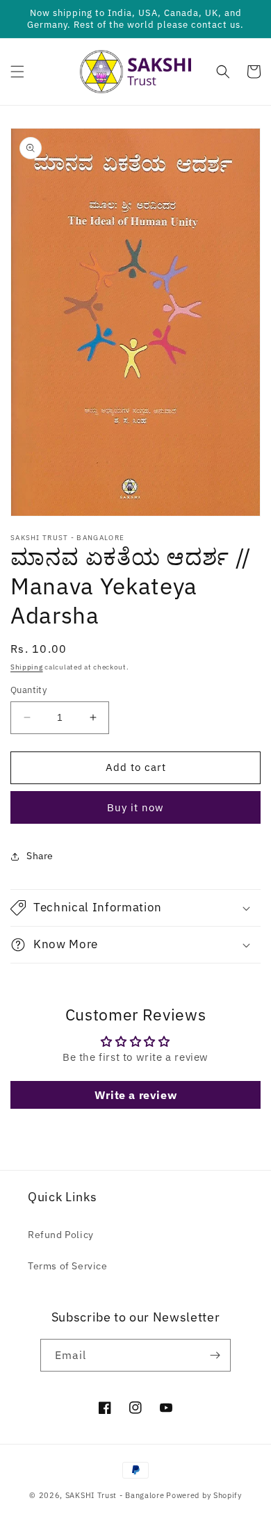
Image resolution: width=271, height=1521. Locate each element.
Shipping (26, 667)
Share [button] (40, 855)
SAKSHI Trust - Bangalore (115, 1495)
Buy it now (135, 807)
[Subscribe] (214, 1355)
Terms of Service (68, 1266)
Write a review (135, 1095)
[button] (17, 71)
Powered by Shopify (204, 1495)
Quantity (28, 690)
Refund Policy (61, 1234)
